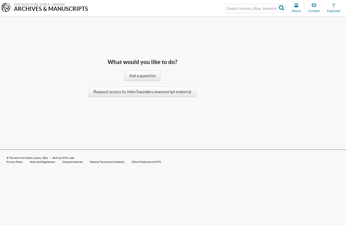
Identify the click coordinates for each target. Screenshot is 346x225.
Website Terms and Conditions (107, 162)
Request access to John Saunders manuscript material (142, 91)
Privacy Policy (15, 162)
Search (282, 8)
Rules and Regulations (42, 162)
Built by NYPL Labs (63, 158)
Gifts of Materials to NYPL (146, 162)
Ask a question (142, 75)
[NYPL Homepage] (5, 8)
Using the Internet (72, 162)
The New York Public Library (25, 158)
